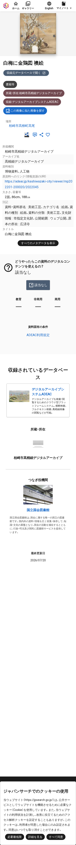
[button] (65, 5)
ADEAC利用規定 (38, 335)
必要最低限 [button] (14, 836)
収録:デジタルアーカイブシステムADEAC (32, 101)
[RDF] (27, 134)
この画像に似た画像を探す (28, 110)
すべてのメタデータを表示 (38, 243)
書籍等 (10, 84)
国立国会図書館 (38, 510)
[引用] (35, 134)
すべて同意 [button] (56, 836)
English (49, 8)
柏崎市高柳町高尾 (22, 126)
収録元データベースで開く (24, 72)
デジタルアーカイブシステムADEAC (48, 391)
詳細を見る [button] (35, 836)
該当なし (40, 285)
